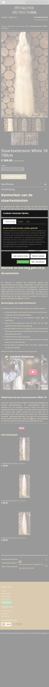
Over (28, 222)
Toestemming (9, 222)
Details (20, 222)
